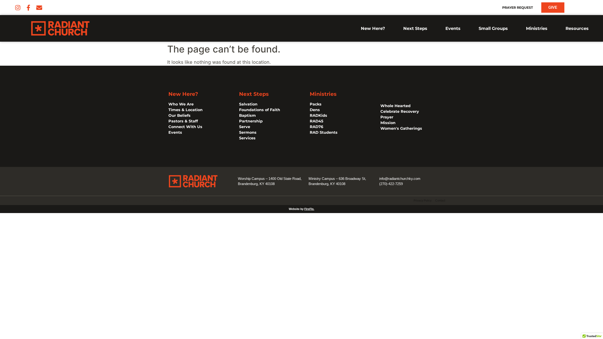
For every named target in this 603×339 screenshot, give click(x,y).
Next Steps (415, 28)
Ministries (536, 28)
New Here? (373, 28)
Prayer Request (517, 7)
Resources (577, 28)
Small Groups (493, 28)
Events (452, 28)
